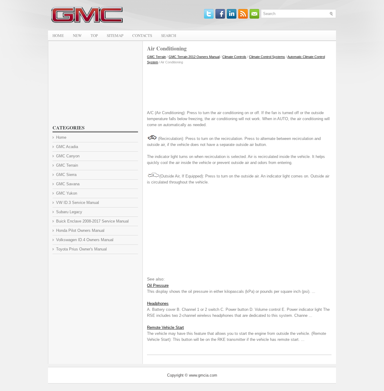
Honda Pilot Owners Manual (80, 230)
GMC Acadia (67, 146)
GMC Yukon (66, 193)
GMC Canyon (68, 156)
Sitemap (115, 35)
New (77, 35)
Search (168, 35)
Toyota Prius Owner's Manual (81, 249)
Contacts (142, 35)
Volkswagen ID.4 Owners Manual (84, 240)
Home (58, 35)
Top (94, 35)
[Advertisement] (239, 86)
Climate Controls (234, 57)
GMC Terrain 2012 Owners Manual (194, 57)
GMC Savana (68, 184)
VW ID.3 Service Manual (77, 202)
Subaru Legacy (69, 212)
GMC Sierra (66, 174)
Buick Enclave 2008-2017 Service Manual (92, 221)
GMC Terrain (156, 57)
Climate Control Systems (267, 57)
